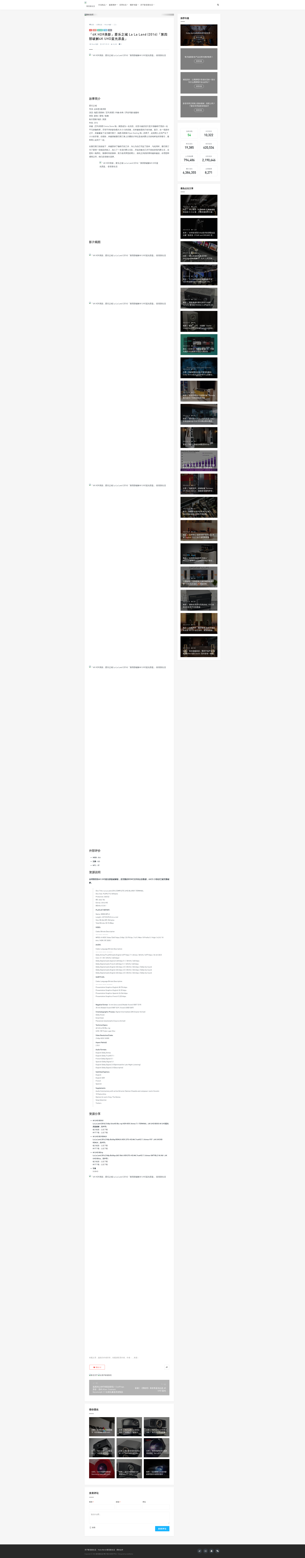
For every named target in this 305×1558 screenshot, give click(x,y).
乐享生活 (123, 5)
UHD (94, 30)
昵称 (91, 1502)
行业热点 (102, 5)
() (98, 1367)
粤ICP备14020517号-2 (110, 1554)
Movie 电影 (95, 44)
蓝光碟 (100, 30)
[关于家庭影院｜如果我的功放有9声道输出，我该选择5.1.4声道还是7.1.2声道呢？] (105, 1375)
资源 (110, 30)
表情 (93, 1527)
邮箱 (118, 1502)
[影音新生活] (90, 5)
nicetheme (129, 1554)
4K (90, 30)
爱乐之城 (93, 105)
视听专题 (133, 5)
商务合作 (120, 1550)
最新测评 (112, 5)
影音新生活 (99, 1554)
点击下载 (104, 1129)
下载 (105, 30)
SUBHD (95, 1171)
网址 (144, 1502)
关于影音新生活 (146, 5)
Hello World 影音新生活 (106, 1550)
